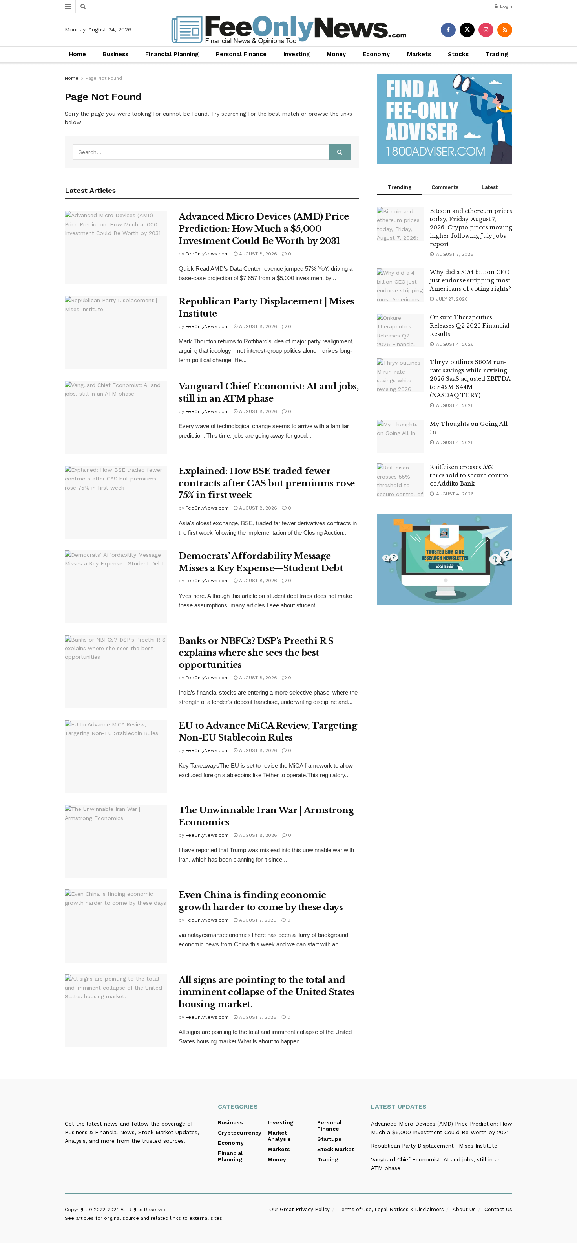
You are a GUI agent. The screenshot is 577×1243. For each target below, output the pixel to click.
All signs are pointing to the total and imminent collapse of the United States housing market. (266, 992)
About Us (464, 1209)
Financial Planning (172, 54)
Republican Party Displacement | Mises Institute (434, 1145)
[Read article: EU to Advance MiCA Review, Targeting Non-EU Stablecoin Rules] (116, 756)
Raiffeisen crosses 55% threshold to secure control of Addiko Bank (470, 475)
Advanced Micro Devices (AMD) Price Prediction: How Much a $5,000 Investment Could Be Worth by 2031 (264, 228)
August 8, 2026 (257, 254)
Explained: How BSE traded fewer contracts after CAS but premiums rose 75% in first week (267, 483)
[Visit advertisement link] (444, 119)
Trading (497, 54)
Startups (329, 1139)
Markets (419, 54)
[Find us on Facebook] (448, 30)
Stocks (458, 54)
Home (77, 54)
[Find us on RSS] (504, 30)
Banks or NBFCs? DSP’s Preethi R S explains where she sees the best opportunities (256, 653)
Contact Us (498, 1209)
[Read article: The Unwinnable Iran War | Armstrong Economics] (116, 841)
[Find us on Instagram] (485, 30)
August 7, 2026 (256, 920)
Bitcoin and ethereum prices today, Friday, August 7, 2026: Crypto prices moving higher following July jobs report (471, 227)
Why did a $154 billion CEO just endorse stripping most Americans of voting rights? (470, 280)
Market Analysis (279, 1135)
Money (336, 54)
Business (115, 54)
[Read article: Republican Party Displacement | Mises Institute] (116, 332)
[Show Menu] (68, 6)
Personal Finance (241, 54)
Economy (376, 54)
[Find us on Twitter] (467, 30)
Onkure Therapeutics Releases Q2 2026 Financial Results (469, 325)
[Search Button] (83, 6)
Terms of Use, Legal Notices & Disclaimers (391, 1209)
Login (505, 6)
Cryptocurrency (239, 1132)
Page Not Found (104, 78)
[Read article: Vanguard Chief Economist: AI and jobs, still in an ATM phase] (116, 417)
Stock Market (335, 1149)
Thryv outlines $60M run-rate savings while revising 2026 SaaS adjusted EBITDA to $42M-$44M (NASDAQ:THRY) (470, 379)
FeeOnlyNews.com (207, 254)
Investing (296, 54)
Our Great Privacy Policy (299, 1209)
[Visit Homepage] (288, 30)
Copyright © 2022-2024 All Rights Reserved (116, 1209)
